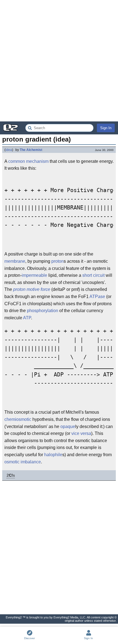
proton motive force (31, 289)
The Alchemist (31, 150)
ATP (27, 317)
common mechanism (28, 161)
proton (57, 261)
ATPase (97, 296)
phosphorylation (42, 310)
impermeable (34, 275)
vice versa (81, 433)
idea (8, 150)
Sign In (105, 128)
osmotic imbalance (22, 461)
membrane (14, 261)
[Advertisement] (59, 60)
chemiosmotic (17, 419)
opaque (67, 426)
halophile (53, 454)
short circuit (93, 275)
